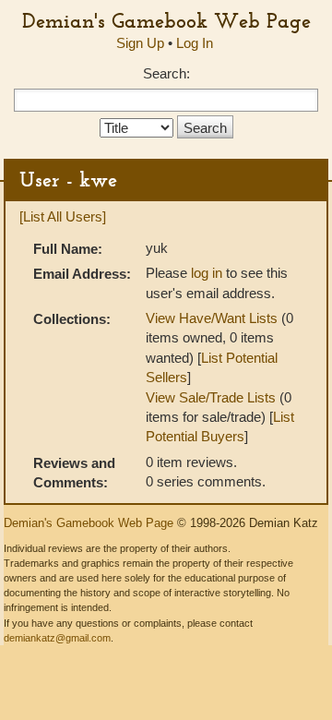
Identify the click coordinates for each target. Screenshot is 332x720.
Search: (166, 73)
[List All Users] (62, 216)
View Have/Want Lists (212, 318)
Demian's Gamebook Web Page (166, 20)
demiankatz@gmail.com (57, 637)
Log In (194, 43)
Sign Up (140, 43)
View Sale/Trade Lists (211, 397)
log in (206, 273)
